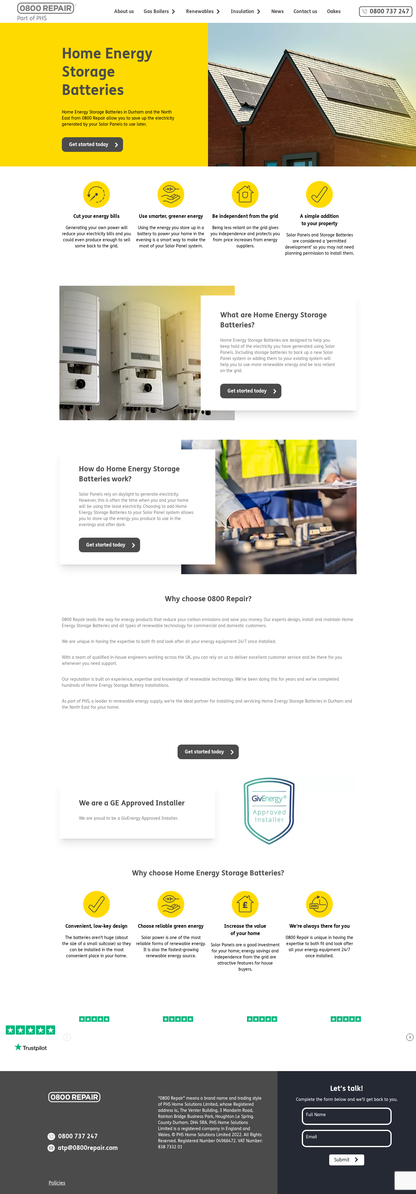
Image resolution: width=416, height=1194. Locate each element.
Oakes (334, 11)
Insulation (242, 11)
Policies (57, 1183)
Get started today (89, 144)
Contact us (305, 11)
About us (124, 11)
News (277, 11)
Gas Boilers (156, 11)
